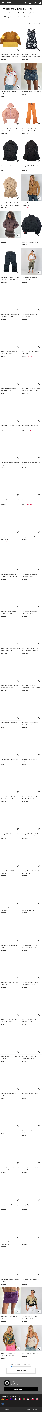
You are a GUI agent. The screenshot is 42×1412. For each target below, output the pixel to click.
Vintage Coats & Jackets (26, 17)
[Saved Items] (34, 2)
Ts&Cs (39, 1409)
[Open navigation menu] (3, 2)
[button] (2, 1399)
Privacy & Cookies (31, 1409)
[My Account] (29, 2)
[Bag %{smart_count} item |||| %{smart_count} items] (39, 2)
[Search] (24, 2)
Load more (21, 1371)
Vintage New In (9, 17)
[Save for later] (18, 50)
